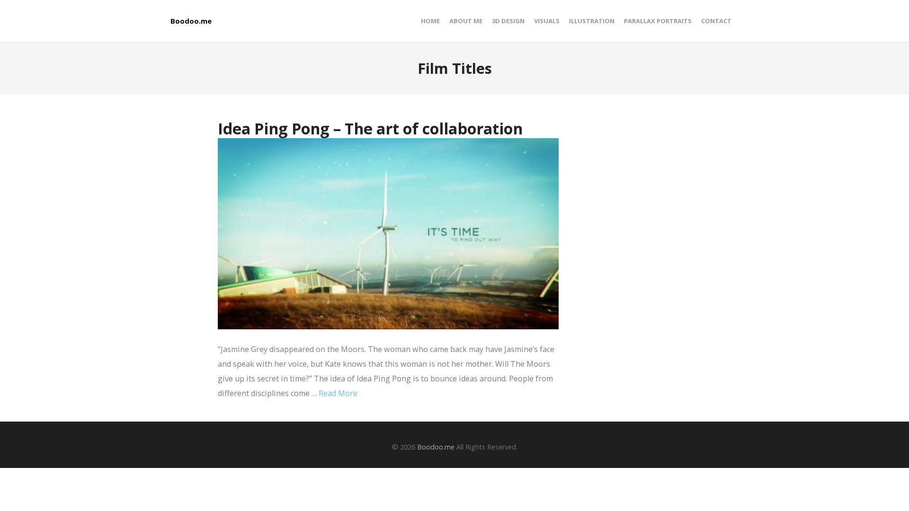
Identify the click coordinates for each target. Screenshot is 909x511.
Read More (338, 393)
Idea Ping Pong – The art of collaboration (370, 128)
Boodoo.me (191, 21)
